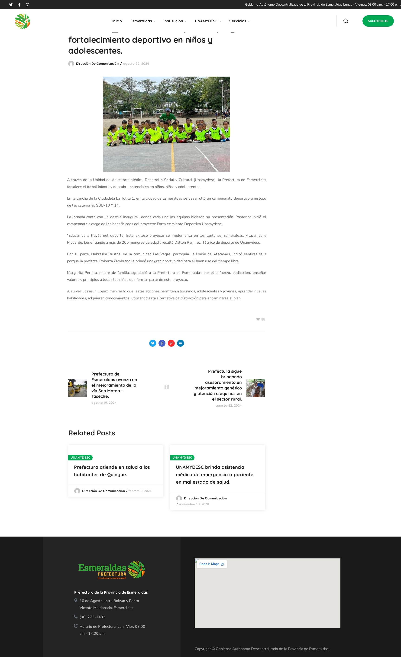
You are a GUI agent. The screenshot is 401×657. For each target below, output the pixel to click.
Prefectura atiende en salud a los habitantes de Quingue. (112, 470)
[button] (345, 20)
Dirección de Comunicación (97, 63)
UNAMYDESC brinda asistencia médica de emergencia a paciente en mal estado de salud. (214, 474)
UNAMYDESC (80, 458)
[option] (116, 471)
